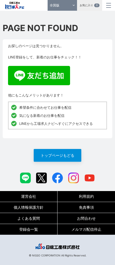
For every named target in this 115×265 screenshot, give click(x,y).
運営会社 (28, 196)
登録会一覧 (28, 229)
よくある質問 (28, 218)
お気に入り (89, 5)
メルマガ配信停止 (86, 229)
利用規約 (86, 196)
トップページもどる (57, 155)
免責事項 (86, 207)
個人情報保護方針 (29, 207)
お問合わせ (86, 218)
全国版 (54, 5)
